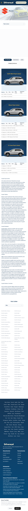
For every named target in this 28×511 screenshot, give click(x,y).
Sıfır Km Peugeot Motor (19, 365)
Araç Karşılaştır (6, 457)
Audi (11, 422)
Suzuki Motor (21, 429)
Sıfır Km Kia (16, 385)
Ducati (12, 402)
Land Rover (15, 420)
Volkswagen (21, 406)
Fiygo (18, 459)
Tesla (12, 429)
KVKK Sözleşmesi (7, 470)
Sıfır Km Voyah (17, 322)
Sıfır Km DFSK (17, 367)
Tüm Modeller (8, 59)
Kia (16, 433)
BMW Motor (6, 431)
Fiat (6, 418)
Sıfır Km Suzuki (17, 347)
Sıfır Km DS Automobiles (19, 358)
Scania (5, 404)
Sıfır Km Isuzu (17, 372)
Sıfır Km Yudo (4, 367)
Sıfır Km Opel (4, 356)
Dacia (15, 431)
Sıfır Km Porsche (4, 383)
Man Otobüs (7, 402)
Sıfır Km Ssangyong (18, 349)
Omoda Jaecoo (14, 404)
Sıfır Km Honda (4, 363)
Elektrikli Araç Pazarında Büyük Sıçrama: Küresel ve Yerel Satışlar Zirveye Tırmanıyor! (13, 490)
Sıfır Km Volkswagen (18, 324)
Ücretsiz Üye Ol (6, 453)
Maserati (22, 433)
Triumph (22, 404)
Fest (22, 418)
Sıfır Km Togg (17, 383)
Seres (22, 427)
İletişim (4, 455)
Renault (11, 431)
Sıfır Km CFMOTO (5, 335)
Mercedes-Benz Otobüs (8, 415)
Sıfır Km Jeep (4, 387)
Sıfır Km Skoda (4, 354)
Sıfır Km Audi (4, 358)
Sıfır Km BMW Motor (18, 376)
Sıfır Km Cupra (17, 381)
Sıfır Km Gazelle (4, 385)
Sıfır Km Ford (4, 345)
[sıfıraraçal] (8, 2)
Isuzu (9, 429)
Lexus (15, 436)
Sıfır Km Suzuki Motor (5, 376)
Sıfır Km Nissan (4, 347)
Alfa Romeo (10, 436)
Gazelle (12, 433)
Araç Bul (19, 453)
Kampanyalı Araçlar (7, 459)
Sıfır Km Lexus (17, 390)
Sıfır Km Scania (17, 315)
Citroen (19, 409)
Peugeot (16, 406)
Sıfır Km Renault (4, 378)
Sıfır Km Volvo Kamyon (5, 333)
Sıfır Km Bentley (4, 351)
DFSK (16, 427)
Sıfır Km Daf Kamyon (5, 326)
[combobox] (14, 24)
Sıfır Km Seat (17, 345)
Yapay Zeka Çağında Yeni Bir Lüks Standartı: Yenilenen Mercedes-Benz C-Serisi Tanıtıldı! (12, 493)
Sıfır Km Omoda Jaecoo (19, 317)
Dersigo (19, 455)
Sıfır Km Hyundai (17, 374)
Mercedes (15, 424)
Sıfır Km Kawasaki (18, 331)
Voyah (12, 406)
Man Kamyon (18, 413)
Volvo (8, 422)
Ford (9, 418)
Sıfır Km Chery (4, 315)
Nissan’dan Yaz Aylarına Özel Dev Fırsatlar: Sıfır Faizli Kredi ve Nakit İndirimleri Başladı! (13, 487)
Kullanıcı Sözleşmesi (7, 472)
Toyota (18, 436)
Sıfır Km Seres (17, 369)
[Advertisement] (14, 43)
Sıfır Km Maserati (18, 387)
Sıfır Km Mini (16, 360)
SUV (22, 59)
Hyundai (16, 429)
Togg (9, 433)
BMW (19, 431)
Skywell (22, 422)
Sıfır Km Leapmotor (5, 331)
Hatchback (16, 59)
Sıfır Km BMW (4, 381)
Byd (19, 402)
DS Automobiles (16, 422)
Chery (22, 402)
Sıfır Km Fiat (16, 341)
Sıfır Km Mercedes (18, 363)
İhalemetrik (19, 461)
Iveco (13, 413)
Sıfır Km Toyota (4, 392)
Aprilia (16, 402)
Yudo (13, 427)
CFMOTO (9, 413)
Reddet (10, 508)
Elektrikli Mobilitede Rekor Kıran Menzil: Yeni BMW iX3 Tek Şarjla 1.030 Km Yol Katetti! (14, 484)
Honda (10, 424)
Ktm (19, 404)
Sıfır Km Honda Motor (5, 322)
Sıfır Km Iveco (17, 335)
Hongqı (23, 420)
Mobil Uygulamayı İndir (21, 2)
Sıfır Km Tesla (4, 374)
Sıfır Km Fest (3, 349)
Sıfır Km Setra (17, 333)
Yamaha (20, 424)
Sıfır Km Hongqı (17, 354)
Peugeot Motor (7, 427)
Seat (12, 418)
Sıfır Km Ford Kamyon (18, 326)
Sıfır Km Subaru (4, 372)
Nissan (15, 418)
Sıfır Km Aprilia (4, 313)
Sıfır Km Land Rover (18, 351)
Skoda (19, 420)
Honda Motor (7, 406)
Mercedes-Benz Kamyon (19, 415)
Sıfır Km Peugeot (4, 324)
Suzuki (18, 418)
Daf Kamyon (7, 409)
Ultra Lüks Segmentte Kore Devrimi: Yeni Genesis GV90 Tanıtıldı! (13, 480)
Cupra (22, 431)
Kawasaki (12, 411)
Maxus (19, 427)
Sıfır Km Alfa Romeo (5, 390)
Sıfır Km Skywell (4, 360)
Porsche (5, 433)
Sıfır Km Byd (16, 313)
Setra (22, 411)
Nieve (9, 404)
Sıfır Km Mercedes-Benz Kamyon (6, 342)
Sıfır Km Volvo (17, 356)
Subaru (5, 429)
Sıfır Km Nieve (4, 317)
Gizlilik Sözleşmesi (7, 468)
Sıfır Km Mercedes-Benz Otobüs (19, 339)
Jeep (18, 433)
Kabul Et (17, 508)
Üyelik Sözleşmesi (7, 474)
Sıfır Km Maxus (4, 369)
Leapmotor (6, 411)
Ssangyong (5, 420)
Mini (7, 424)
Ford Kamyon (14, 409)
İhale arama (20, 463)
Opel (5, 422)
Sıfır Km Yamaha (4, 365)
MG (22, 409)
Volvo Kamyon (18, 411)
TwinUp (19, 457)
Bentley (10, 420)
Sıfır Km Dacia (17, 378)
